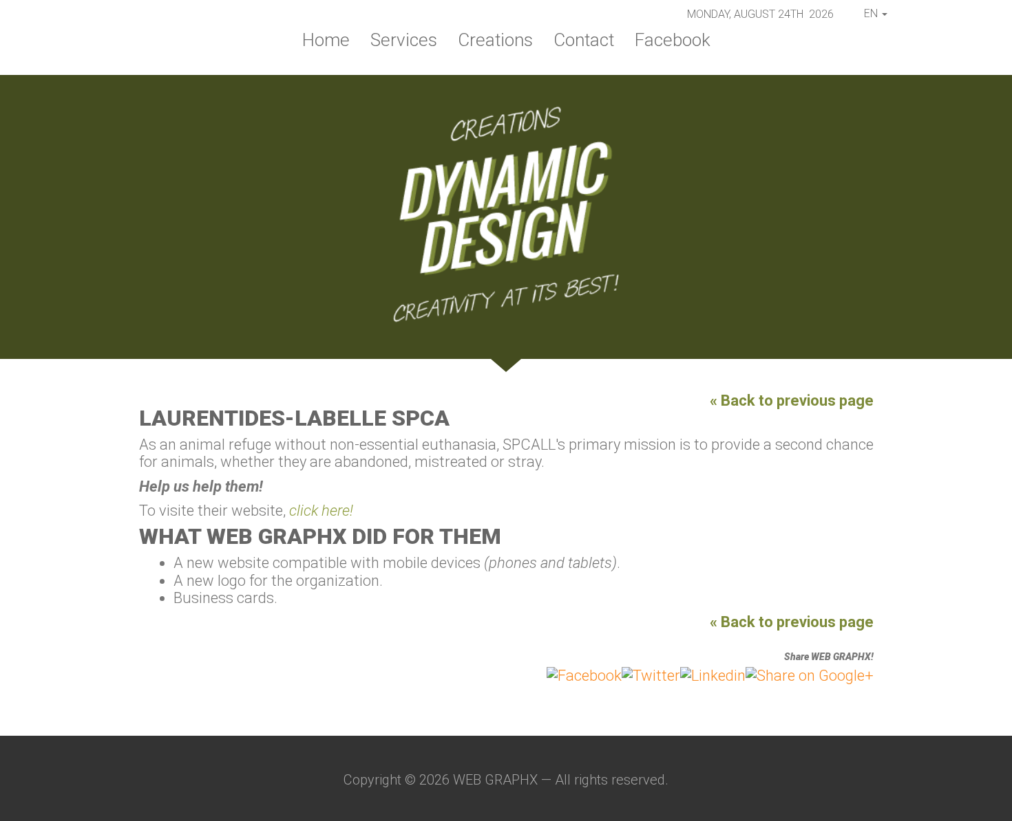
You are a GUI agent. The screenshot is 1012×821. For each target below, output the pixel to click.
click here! (321, 510)
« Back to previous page (792, 400)
